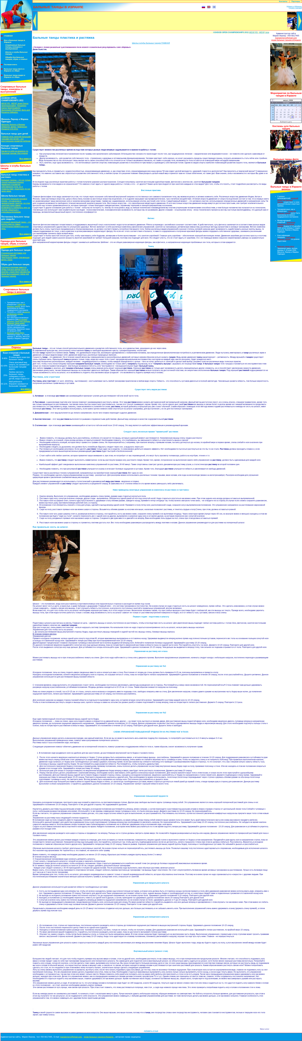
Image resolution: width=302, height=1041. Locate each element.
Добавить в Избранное (294, 6)
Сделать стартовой (295, 8)
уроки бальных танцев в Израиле (286, 40)
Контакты (283, 1)
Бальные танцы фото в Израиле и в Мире (14, 70)
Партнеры (295, 1)
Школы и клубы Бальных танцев (16, 53)
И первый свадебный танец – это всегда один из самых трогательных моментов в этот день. (16, 225)
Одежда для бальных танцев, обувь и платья (16, 58)
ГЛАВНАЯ (8, 36)
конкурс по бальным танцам (18, 313)
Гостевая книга (10, 64)
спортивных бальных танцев (286, 238)
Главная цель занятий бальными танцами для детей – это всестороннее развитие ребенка (16, 139)
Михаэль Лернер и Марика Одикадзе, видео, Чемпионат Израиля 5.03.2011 (14, 126)
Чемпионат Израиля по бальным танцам (286, 224)
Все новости (25, 159)
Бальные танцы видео (16, 323)
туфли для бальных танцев (16, 305)
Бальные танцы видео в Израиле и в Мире (14, 76)
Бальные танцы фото (15, 333)
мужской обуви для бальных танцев (287, 200)
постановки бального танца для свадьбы (18, 320)
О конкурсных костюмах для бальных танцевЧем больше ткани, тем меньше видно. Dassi (15, 256)
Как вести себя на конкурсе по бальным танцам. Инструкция (14, 152)
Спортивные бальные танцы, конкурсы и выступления (15, 47)
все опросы (26, 389)
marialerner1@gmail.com (286, 38)
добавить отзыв (151, 1031)
